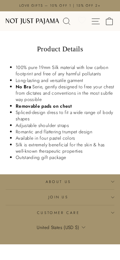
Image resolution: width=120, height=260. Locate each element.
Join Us (58, 197)
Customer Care (58, 212)
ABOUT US (58, 181)
